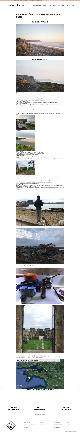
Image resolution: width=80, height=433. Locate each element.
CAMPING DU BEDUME (57, 427)
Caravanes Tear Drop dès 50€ (29, 425)
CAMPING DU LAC (56, 425)
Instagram (68, 422)
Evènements (45, 5)
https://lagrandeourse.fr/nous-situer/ (40, 390)
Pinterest (68, 425)
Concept (50, 5)
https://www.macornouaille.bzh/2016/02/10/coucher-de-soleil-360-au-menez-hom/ (33, 110)
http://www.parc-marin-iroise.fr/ (23, 103)
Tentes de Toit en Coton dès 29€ (29, 424)
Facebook (68, 424)
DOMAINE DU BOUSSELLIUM (58, 424)
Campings (54, 5)
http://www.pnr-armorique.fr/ (22, 101)
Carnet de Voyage (61, 5)
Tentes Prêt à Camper (27, 422)
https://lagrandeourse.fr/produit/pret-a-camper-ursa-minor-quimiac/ (48, 0)
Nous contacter (42, 425)
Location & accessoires (37, 5)
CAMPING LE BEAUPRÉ (57, 422)
